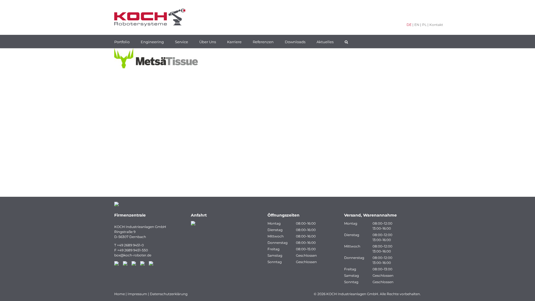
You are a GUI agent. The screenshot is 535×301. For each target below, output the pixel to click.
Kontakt (436, 25)
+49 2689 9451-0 (130, 245)
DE (409, 25)
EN (416, 25)
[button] (346, 41)
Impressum (137, 294)
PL (424, 25)
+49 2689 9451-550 (132, 250)
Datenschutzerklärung (169, 294)
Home (119, 294)
